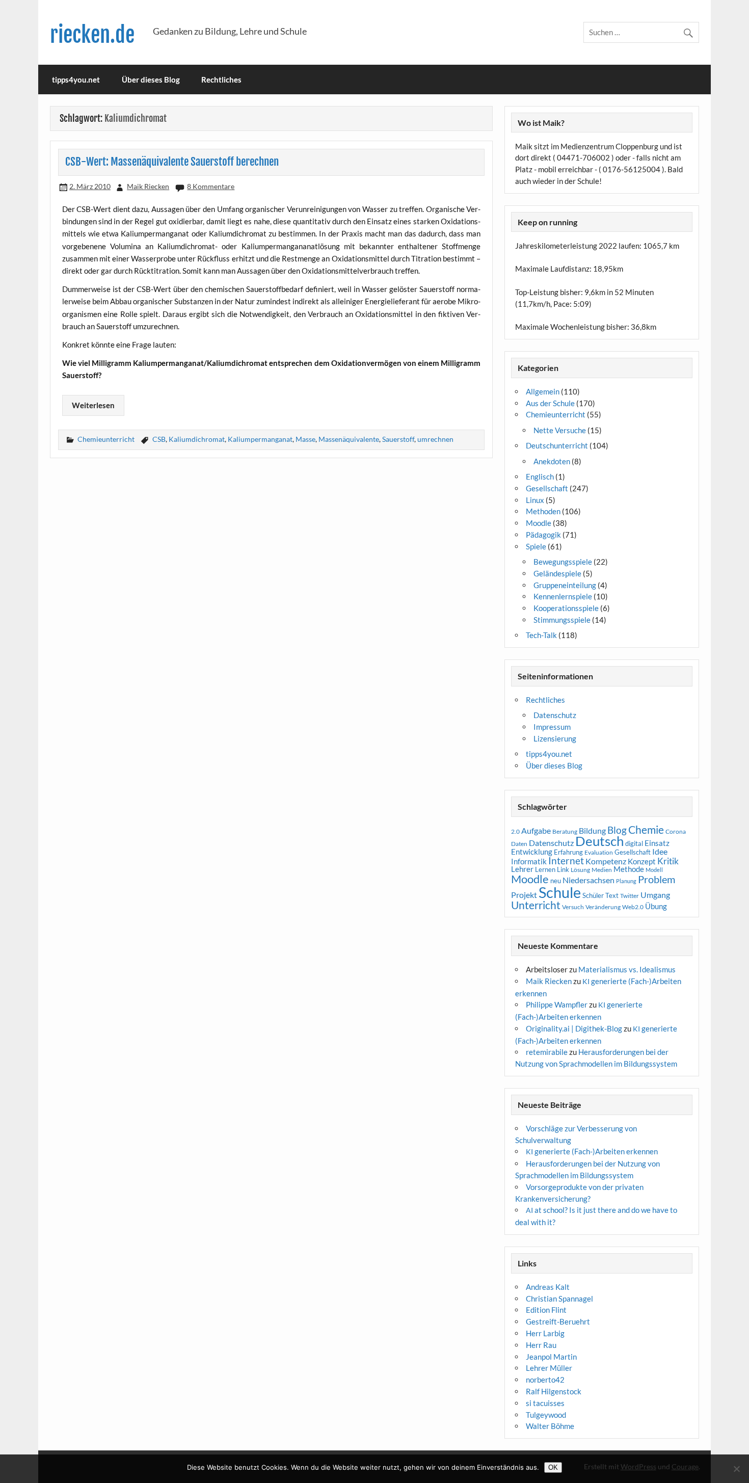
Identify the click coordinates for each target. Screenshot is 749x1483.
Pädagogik (543, 534)
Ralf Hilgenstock (553, 1391)
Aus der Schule (550, 403)
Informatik (529, 861)
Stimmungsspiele (562, 619)
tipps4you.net (76, 79)
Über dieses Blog (151, 79)
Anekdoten (551, 461)
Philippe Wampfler (556, 1004)
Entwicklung (531, 851)
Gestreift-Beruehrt (558, 1321)
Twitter (629, 895)
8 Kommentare (210, 186)
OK (553, 1467)
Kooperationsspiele (566, 608)
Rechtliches (221, 79)
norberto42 (545, 1379)
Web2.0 (633, 907)
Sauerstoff (398, 439)
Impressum (552, 726)
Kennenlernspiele (562, 596)
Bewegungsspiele (562, 561)
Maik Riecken (148, 186)
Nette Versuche (559, 430)
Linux (535, 500)
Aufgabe (536, 830)
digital (634, 843)
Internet (566, 860)
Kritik (668, 861)
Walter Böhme (550, 1426)
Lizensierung (554, 738)
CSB (159, 439)
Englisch (540, 476)
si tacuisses (545, 1403)
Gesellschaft (547, 488)
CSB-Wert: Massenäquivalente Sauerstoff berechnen (172, 161)
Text (612, 895)
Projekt (524, 894)
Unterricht (535, 905)
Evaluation (598, 852)
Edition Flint (546, 1309)
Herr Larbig (545, 1333)
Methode (628, 868)
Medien (602, 869)
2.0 (515, 831)
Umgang (655, 894)
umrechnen (435, 439)
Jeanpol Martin (551, 1356)
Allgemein (542, 391)
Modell (654, 869)
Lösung (580, 869)
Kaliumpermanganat (260, 439)
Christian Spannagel (559, 1298)
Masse (305, 439)
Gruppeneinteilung (564, 585)
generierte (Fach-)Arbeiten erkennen (592, 1151)
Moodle (538, 522)
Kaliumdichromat (197, 439)
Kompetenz (605, 861)
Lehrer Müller (549, 1367)
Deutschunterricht (557, 445)
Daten (519, 843)
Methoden (543, 511)
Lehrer (522, 869)
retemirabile (547, 1051)
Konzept (642, 861)
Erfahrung (568, 852)
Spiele (536, 546)
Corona (675, 831)
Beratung (564, 831)
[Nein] (736, 1469)
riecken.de (92, 35)
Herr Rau (541, 1344)
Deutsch (599, 841)
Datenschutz (554, 715)
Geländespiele (557, 573)
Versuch (573, 907)
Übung (656, 906)
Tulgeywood (546, 1414)
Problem (656, 879)
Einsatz (657, 843)
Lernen (545, 869)
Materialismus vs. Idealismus (627, 969)
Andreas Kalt (548, 1286)
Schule (560, 892)
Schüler (593, 895)
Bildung (592, 830)
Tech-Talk (541, 635)
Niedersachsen (588, 880)
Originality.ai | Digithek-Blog (574, 1028)
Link (563, 869)
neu (555, 881)
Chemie (646, 830)
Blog (617, 830)
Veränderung (603, 907)
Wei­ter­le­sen (93, 405)
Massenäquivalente (348, 439)
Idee (659, 851)
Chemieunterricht (106, 439)
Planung (626, 881)
